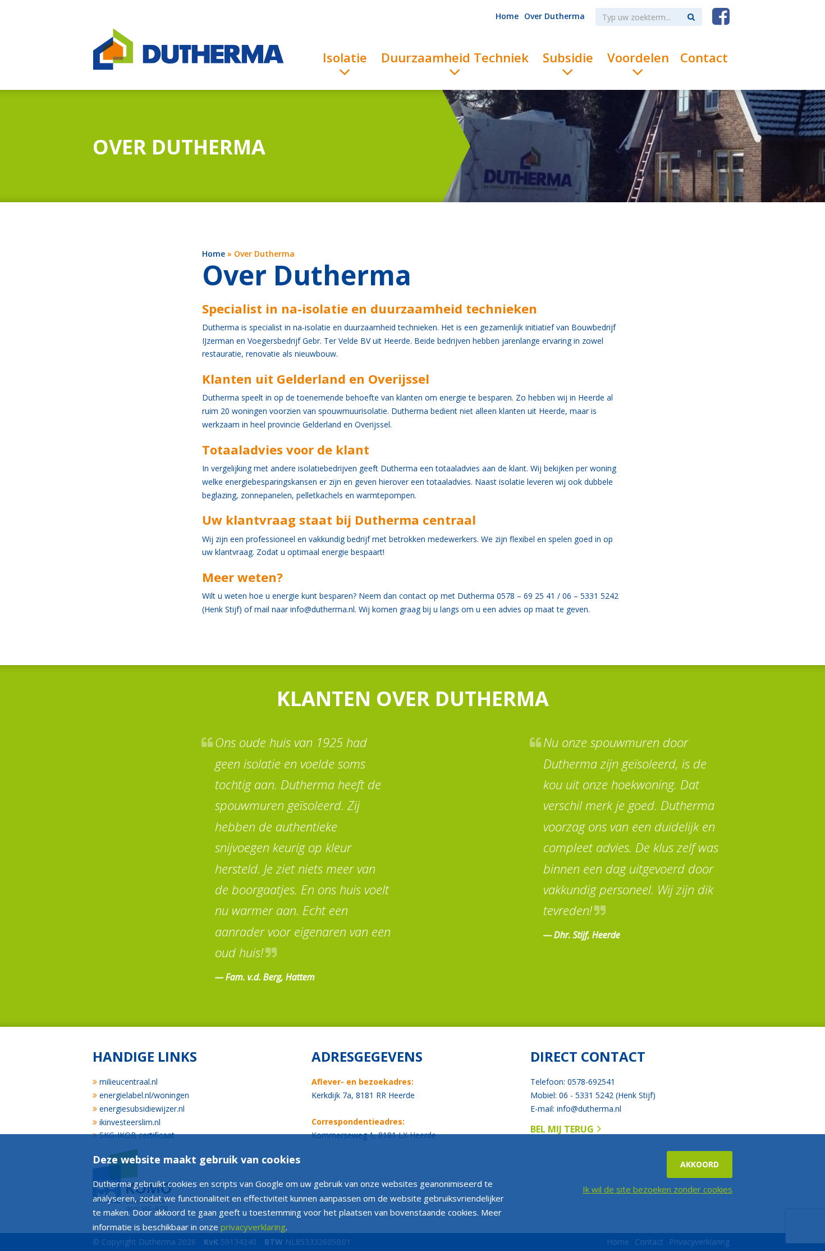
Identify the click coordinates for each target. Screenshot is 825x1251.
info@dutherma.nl (322, 609)
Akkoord (699, 1164)
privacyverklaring (253, 1226)
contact (413, 595)
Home (213, 253)
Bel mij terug (562, 1129)
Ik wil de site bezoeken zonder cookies (657, 1189)
